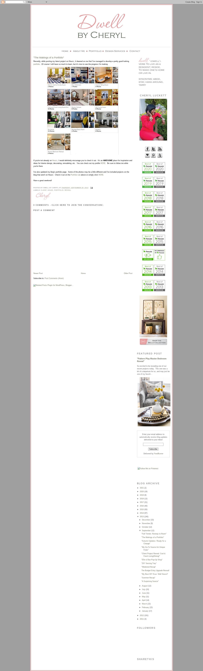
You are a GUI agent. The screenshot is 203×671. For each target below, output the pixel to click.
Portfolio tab (75, 175)
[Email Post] (91, 187)
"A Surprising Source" (150, 581)
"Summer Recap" (148, 578)
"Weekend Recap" (148, 567)
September (146, 531)
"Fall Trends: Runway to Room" (154, 534)
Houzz (54, 160)
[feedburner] (160, 151)
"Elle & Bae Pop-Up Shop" (152, 560)
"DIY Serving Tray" (149, 563)
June (144, 593)
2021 (142, 488)
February (146, 607)
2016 (142, 506)
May (144, 597)
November (146, 523)
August (145, 586)
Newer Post (38, 273)
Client (44, 190)
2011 (142, 619)
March (144, 604)
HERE (103, 163)
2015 (142, 509)
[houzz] (160, 157)
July (144, 589)
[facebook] (147, 151)
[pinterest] (153, 157)
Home (83, 273)
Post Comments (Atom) (54, 278)
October (145, 527)
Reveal (68, 190)
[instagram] (147, 157)
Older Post (128, 273)
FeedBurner (158, 454)
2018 (142, 499)
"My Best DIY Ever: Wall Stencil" (154, 574)
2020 (142, 491)
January (145, 611)
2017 (142, 502)
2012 (142, 615)
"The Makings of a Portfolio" (152, 537)
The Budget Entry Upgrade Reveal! (155, 570)
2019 (142, 495)
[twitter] (153, 151)
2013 (142, 517)
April (144, 600)
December (146, 520)
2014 (142, 513)
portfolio (36, 64)
